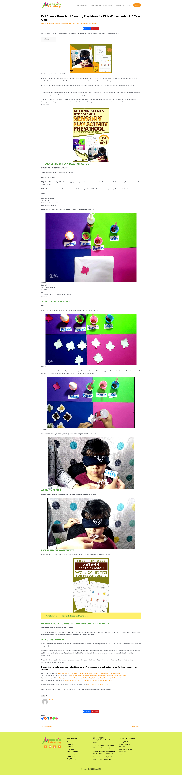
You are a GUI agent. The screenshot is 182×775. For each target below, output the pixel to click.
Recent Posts (49, 695)
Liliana (51, 699)
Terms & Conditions (72, 751)
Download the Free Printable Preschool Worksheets (67, 616)
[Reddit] (45, 718)
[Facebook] (42, 718)
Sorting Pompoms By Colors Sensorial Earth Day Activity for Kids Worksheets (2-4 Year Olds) (90, 678)
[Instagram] (56, 718)
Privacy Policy (71, 749)
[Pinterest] (51, 718)
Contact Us (70, 744)
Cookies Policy (71, 756)
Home (77, 5)
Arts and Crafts (123, 754)
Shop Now (137, 5)
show (51, 39)
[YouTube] (59, 746)
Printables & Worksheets (95, 5)
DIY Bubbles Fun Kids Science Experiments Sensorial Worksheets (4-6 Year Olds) (98, 675)
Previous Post (46, 726)
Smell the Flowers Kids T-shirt (97, 685)
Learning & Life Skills (108, 5)
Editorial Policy (71, 754)
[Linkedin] (48, 718)
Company (129, 5)
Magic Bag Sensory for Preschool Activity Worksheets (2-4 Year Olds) (88, 680)
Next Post (136, 726)
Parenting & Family (120, 5)
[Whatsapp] (53, 718)
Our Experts (70, 746)
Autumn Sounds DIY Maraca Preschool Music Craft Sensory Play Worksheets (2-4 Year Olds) (89, 673)
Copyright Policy (71, 759)
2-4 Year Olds (63, 23)
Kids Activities (83, 5)
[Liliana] (45, 702)
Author (43, 695)
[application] (87, 5)
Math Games (122, 746)
